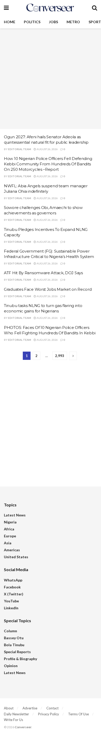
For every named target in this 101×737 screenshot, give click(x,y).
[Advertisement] (50, 78)
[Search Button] (94, 7)
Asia (7, 543)
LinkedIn (11, 608)
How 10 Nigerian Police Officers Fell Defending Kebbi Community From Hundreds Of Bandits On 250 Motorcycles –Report (48, 164)
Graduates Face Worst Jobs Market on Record (47, 289)
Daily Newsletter (16, 714)
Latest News (15, 515)
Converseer (23, 727)
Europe (10, 536)
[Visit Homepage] (50, 8)
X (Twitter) (13, 594)
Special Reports (17, 652)
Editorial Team (19, 149)
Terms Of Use (78, 714)
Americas (12, 550)
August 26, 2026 (47, 149)
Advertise (30, 708)
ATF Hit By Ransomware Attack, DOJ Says (43, 272)
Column (10, 631)
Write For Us (13, 720)
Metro (73, 22)
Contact (52, 708)
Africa (9, 529)
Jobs (53, 22)
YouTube (11, 601)
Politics (32, 22)
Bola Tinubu (14, 645)
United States (16, 557)
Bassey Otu (14, 638)
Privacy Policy (48, 714)
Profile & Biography (20, 659)
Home (9, 22)
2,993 (59, 356)
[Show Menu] (6, 7)
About (8, 708)
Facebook (12, 587)
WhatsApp (13, 580)
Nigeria (10, 522)
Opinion (11, 665)
